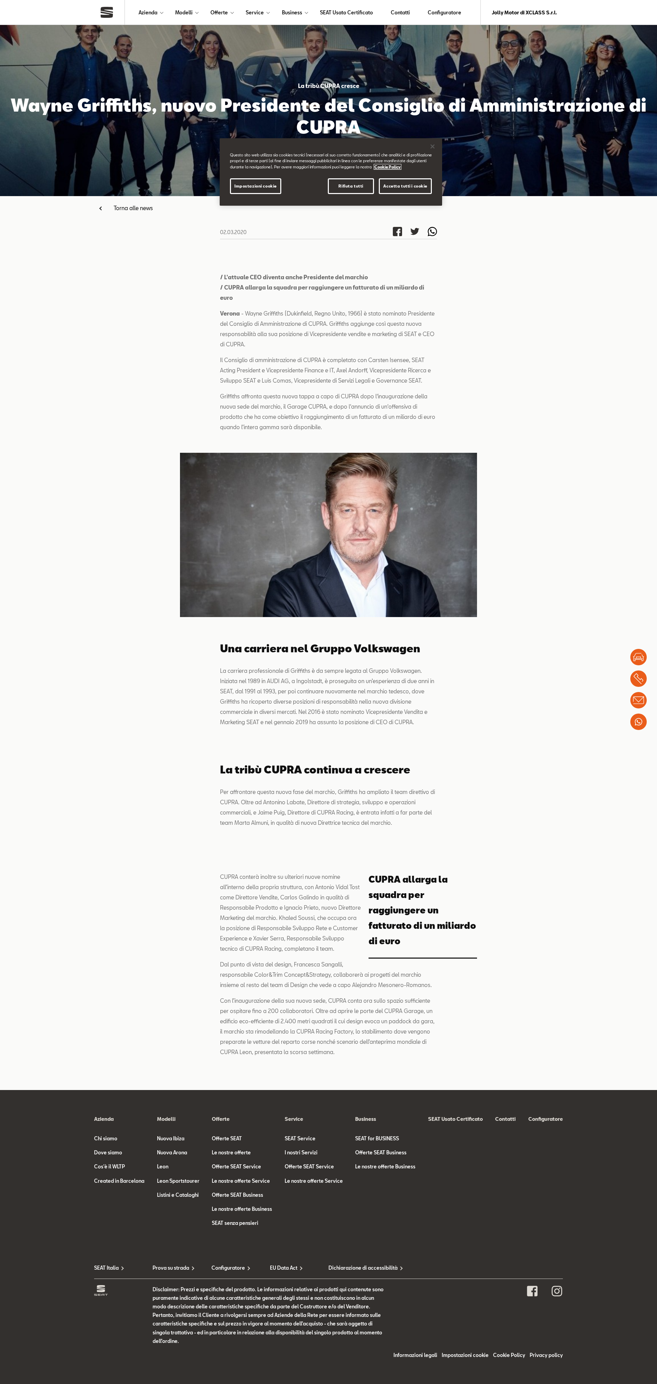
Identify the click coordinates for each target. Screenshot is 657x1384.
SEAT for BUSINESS (377, 1138)
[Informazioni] (638, 700)
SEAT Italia (106, 1268)
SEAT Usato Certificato (346, 12)
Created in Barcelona (119, 1181)
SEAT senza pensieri (235, 1223)
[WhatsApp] (638, 722)
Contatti (400, 12)
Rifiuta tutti (350, 186)
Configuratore (444, 12)
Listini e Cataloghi (178, 1195)
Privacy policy (546, 1355)
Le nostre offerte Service (241, 1181)
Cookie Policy (509, 1355)
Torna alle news (133, 208)
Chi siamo (105, 1138)
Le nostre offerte (231, 1152)
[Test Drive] (638, 657)
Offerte (219, 12)
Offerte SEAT (227, 1138)
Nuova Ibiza (170, 1138)
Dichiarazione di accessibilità (357, 1268)
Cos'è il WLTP (109, 1166)
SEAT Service (300, 1138)
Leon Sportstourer (178, 1181)
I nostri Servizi (301, 1152)
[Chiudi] (432, 146)
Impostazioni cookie (255, 186)
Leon (162, 1166)
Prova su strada (171, 1268)
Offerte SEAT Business (237, 1195)
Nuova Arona (172, 1152)
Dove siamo (108, 1152)
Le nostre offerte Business (242, 1209)
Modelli (184, 12)
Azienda (148, 12)
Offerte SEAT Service (236, 1166)
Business (292, 12)
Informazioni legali (415, 1355)
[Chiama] (638, 678)
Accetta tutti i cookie (405, 186)
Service (255, 12)
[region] (331, 171)
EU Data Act (283, 1268)
